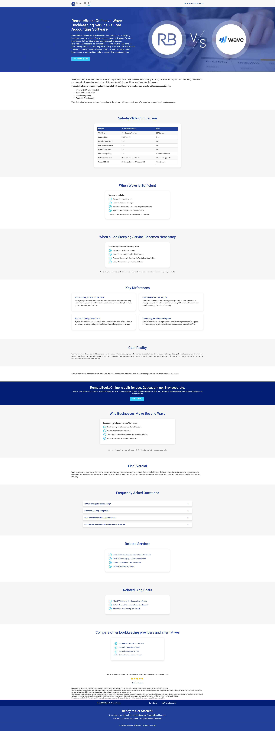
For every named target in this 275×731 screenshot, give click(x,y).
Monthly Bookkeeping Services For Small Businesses (132, 555)
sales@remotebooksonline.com (150, 719)
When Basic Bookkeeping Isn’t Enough (126, 609)
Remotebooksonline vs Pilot (129, 651)
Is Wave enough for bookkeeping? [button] (97, 504)
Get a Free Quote (80, 59)
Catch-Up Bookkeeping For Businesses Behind (129, 559)
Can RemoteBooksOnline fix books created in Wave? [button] (104, 525)
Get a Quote (137, 399)
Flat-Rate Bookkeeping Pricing (123, 566)
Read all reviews (137, 683)
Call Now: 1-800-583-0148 (194, 3)
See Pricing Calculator (168, 703)
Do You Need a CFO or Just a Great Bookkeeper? (130, 605)
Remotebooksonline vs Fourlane (130, 655)
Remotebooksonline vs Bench (129, 647)
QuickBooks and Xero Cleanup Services (127, 562)
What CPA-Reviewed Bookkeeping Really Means (130, 601)
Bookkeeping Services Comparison (131, 643)
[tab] (137, 504)
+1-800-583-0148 (126, 719)
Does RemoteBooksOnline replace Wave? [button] (100, 518)
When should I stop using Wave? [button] (96, 511)
